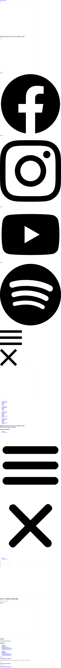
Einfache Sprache (4, 432)
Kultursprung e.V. (4, 646)
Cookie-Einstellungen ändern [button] (6, 649)
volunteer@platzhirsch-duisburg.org (6, 666)
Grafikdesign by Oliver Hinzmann (7, 648)
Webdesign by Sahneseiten (6, 647)
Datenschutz (4, 651)
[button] (30, 495)
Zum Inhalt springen (3, 0)
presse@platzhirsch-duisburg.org (5, 663)
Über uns (3, 431)
